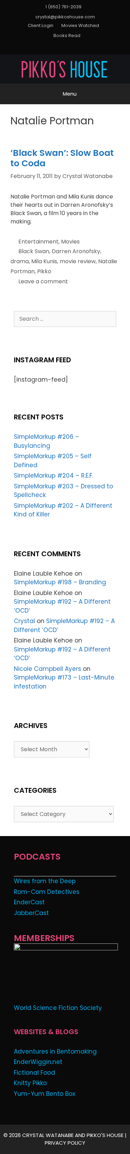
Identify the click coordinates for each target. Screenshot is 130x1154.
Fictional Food (34, 1072)
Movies (70, 242)
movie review (78, 261)
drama (19, 261)
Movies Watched (80, 25)
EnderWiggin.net (38, 1062)
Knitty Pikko (30, 1083)
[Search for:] (65, 318)
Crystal (24, 621)
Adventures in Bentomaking (55, 1051)
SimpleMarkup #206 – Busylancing (46, 441)
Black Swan (33, 251)
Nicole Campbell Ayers (47, 669)
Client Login (40, 25)
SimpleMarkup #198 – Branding (60, 582)
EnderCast (29, 902)
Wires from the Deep (45, 881)
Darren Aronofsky (76, 251)
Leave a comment (43, 281)
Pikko (44, 271)
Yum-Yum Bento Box (44, 1094)
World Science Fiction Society (58, 1008)
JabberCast (31, 913)
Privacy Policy (65, 1142)
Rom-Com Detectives (46, 892)
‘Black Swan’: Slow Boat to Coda (62, 158)
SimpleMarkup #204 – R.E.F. (53, 475)
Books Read (66, 35)
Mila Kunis (44, 261)
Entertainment (38, 242)
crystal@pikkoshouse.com (65, 17)
